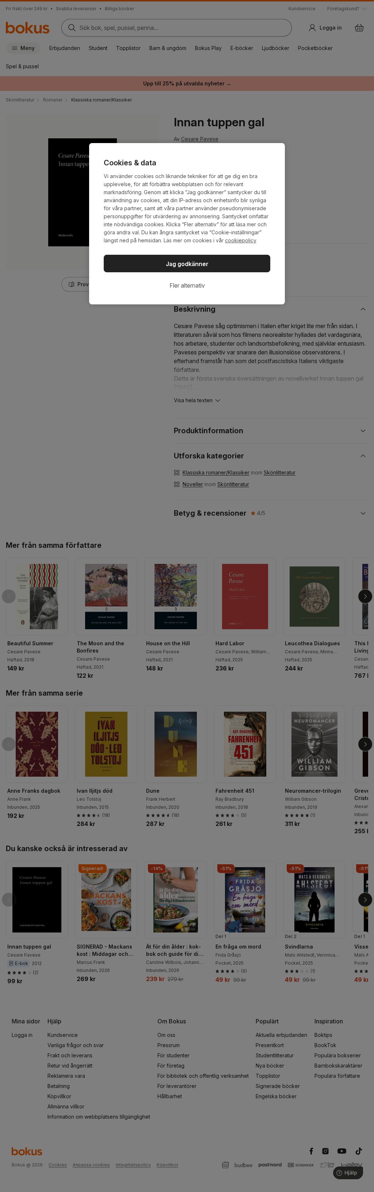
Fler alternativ (187, 285)
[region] (187, 223)
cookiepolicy (240, 240)
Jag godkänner (187, 264)
